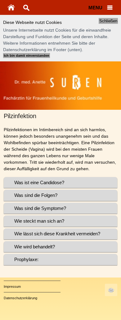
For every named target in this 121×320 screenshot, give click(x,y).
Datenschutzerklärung (20, 298)
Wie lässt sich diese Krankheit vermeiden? (57, 233)
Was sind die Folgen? (35, 195)
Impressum (12, 286)
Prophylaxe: (26, 259)
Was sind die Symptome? (40, 208)
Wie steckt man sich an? (39, 221)
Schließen (108, 21)
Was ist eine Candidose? (39, 182)
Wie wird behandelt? (34, 246)
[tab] (61, 182)
